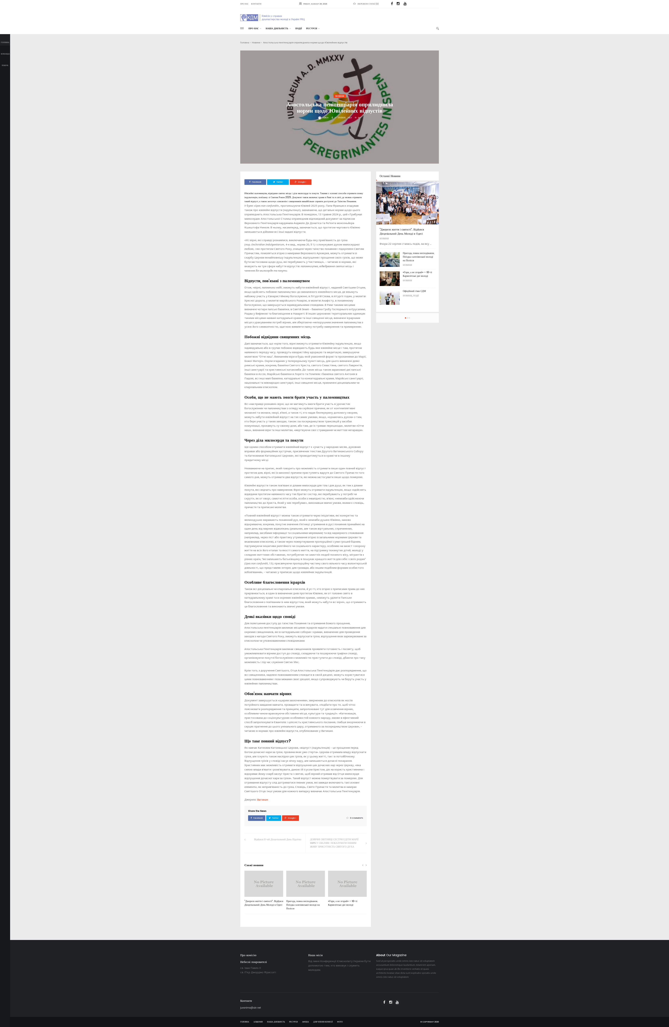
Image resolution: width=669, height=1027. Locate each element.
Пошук (5, 65)
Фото (340, 1022)
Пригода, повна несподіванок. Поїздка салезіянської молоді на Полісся (303, 905)
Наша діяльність (277, 28)
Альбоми (258, 1022)
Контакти (256, 4)
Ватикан (262, 799)
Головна (5, 42)
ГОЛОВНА (244, 1022)
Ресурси (311, 28)
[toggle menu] (242, 28)
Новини (256, 42)
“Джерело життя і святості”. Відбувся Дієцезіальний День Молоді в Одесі (263, 903)
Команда (5, 54)
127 (293, 898)
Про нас (244, 4)
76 (251, 898)
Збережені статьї (366, 4)
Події (298, 28)
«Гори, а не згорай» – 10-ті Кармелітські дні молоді (342, 903)
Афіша (305, 1022)
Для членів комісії (323, 1022)
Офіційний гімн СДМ (414, 291)
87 (335, 898)
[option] (264, 890)
